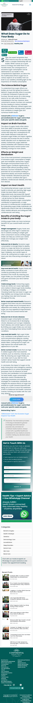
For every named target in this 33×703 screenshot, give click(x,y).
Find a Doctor (5, 667)
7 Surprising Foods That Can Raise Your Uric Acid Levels (20, 635)
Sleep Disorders (8, 545)
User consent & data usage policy (26, 698)
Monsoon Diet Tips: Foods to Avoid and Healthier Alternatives (20, 620)
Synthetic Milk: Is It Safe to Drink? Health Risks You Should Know (19, 576)
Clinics (3, 670)
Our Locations (5, 671)
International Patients (24, 660)
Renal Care (7, 554)
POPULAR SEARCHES (15, 688)
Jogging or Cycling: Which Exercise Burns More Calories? (20, 591)
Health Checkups (9, 534)
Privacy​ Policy (26, 696)
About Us (3, 665)
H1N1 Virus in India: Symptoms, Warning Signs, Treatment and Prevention (19, 643)
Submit (16, 487)
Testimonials (4, 677)
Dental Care (7, 548)
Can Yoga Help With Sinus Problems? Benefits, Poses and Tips (19, 599)
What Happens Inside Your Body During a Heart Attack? (19, 605)
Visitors (20, 661)
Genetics (6, 536)
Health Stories (21, 667)
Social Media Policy (26, 700)
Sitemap (3, 678)
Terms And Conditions (26, 695)
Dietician (15, 116)
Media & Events (22, 663)
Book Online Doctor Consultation (6, 663)
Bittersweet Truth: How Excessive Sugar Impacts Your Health (15, 415)
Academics (4, 674)
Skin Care (6, 551)
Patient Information (6, 672)
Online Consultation (6, 682)
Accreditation (8, 542)
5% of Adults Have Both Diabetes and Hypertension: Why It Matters (20, 583)
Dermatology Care (9, 539)
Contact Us (4, 680)
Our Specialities (5, 668)
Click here (16, 399)
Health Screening (22, 665)
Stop (5, 55)
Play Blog (5, 50)
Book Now (6, 1)
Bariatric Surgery (9, 531)
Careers (3, 675)
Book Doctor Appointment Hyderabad (8, 660)
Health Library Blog (23, 664)
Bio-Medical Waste (6, 681)
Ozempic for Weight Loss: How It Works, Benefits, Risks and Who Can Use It (19, 629)
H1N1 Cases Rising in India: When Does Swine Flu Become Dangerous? (19, 614)
